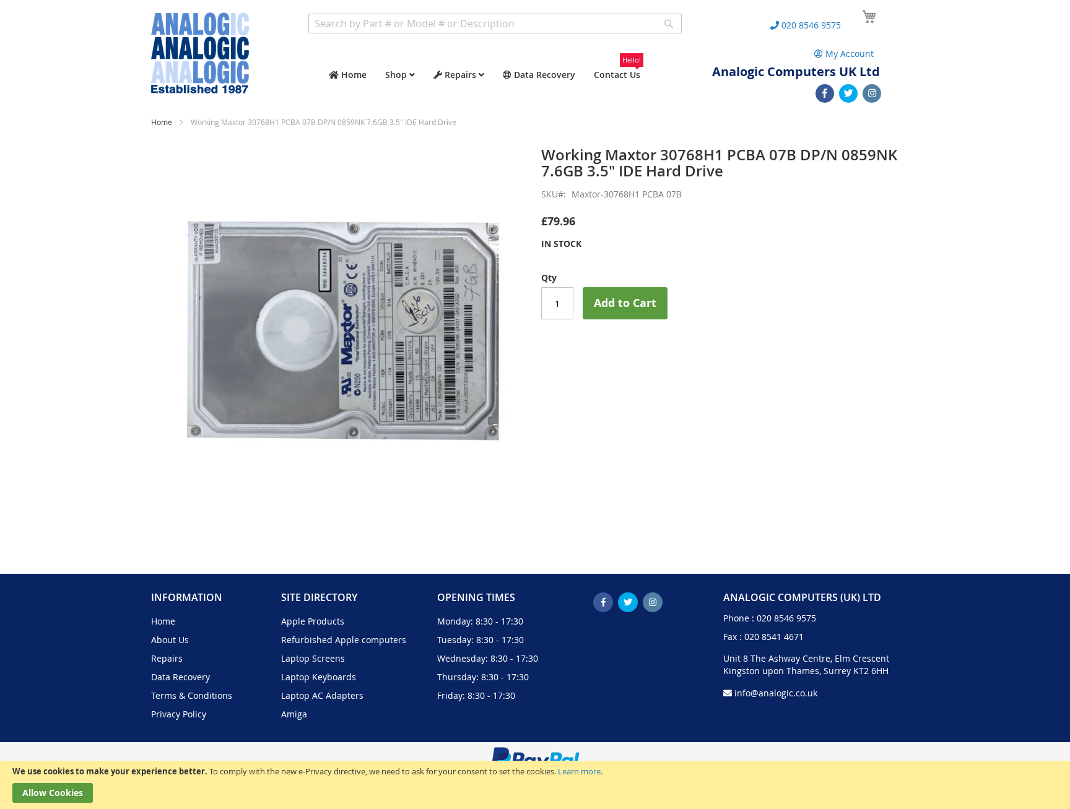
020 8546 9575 (786, 618)
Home (161, 122)
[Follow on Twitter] (848, 93)
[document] (535, 785)
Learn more (579, 771)
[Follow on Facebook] (825, 93)
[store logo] (200, 52)
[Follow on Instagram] (872, 93)
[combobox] (495, 23)
